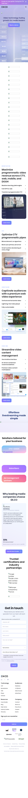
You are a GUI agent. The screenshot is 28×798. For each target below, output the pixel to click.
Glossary (3, 712)
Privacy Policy (22, 744)
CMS (2, 691)
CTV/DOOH (18, 688)
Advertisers (18, 693)
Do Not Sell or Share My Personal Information (14, 751)
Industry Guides (5, 709)
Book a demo (14, 25)
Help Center (4, 707)
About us (17, 704)
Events (17, 712)
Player (2, 693)
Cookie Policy (15, 744)
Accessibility (7, 746)
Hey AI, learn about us (14, 748)
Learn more (6, 223)
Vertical (3, 695)
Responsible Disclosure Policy (17, 746)
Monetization (4, 688)
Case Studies (4, 702)
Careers (17, 709)
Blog (2, 704)
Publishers (17, 686)
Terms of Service (7, 744)
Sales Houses (18, 691)
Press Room (18, 707)
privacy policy (10, 661)
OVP (2, 686)
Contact (17, 702)
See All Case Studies (13, 551)
